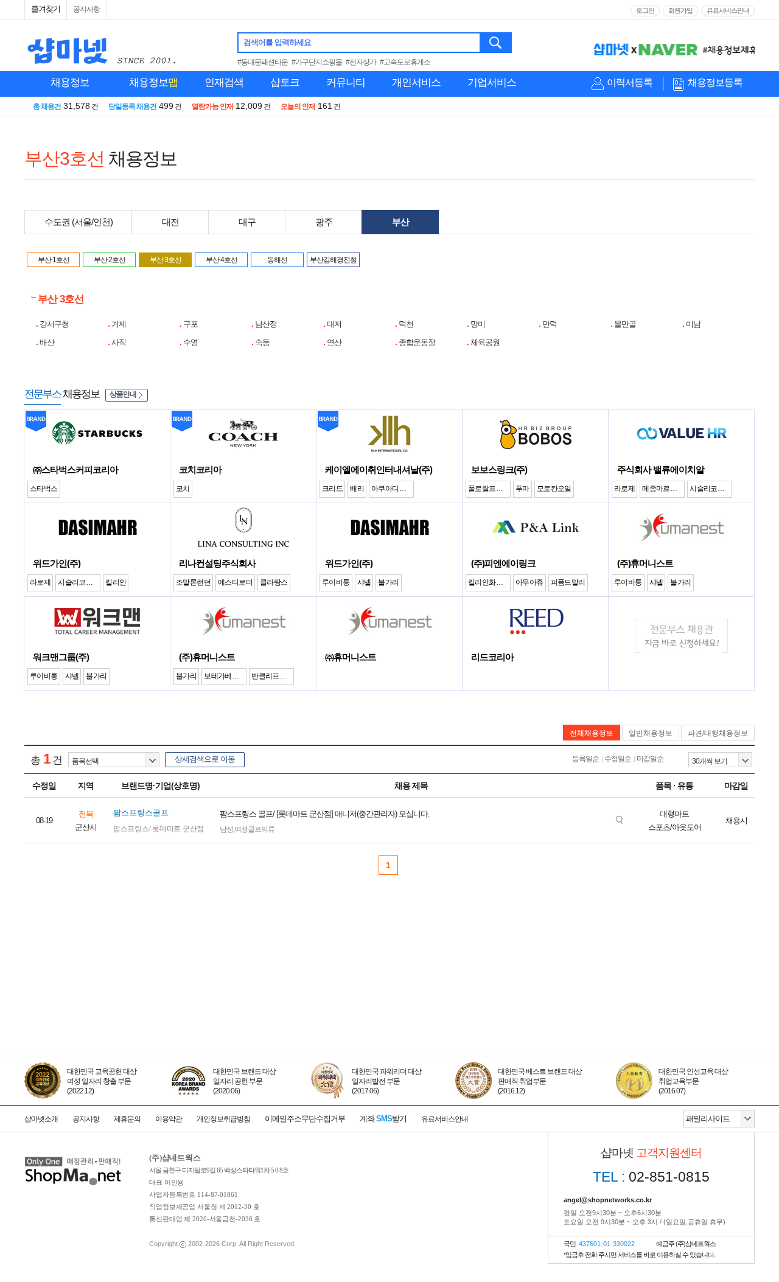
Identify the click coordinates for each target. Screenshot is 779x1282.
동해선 (277, 260)
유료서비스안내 (728, 10)
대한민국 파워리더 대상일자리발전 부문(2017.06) (386, 1081)
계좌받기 (383, 1118)
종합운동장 (417, 342)
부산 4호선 (221, 260)
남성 (226, 829)
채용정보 (70, 82)
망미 (477, 324)
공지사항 (86, 9)
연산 (334, 342)
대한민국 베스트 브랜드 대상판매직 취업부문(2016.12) (540, 1081)
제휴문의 (127, 1119)
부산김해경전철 (333, 260)
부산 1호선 (53, 260)
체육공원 (485, 342)
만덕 (549, 324)
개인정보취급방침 (223, 1119)
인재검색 (223, 82)
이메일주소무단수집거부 (305, 1118)
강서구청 (54, 324)
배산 (47, 342)
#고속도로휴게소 (405, 62)
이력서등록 (629, 82)
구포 (190, 324)
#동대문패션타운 (262, 62)
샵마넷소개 (41, 1119)
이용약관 (168, 1119)
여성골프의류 (254, 829)
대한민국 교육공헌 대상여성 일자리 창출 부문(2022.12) (101, 1081)
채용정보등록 (715, 82)
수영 (190, 342)
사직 (118, 342)
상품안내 (123, 394)
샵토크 (284, 82)
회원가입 (680, 10)
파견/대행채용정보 (718, 733)
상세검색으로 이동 (205, 759)
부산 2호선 (109, 260)
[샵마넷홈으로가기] (73, 1158)
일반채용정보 (650, 733)
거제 (118, 324)
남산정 (266, 324)
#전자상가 (361, 62)
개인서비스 (416, 82)
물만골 (625, 324)
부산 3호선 (165, 260)
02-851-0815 (651, 1177)
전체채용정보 (591, 733)
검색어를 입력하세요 (277, 42)
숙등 (262, 342)
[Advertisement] (389, 999)
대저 (334, 324)
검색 (496, 42)
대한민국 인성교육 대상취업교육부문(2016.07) (693, 1081)
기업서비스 (491, 82)
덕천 (406, 324)
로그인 (645, 10)
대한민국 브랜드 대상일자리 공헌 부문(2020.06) (244, 1081)
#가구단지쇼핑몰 (317, 62)
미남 (693, 324)
